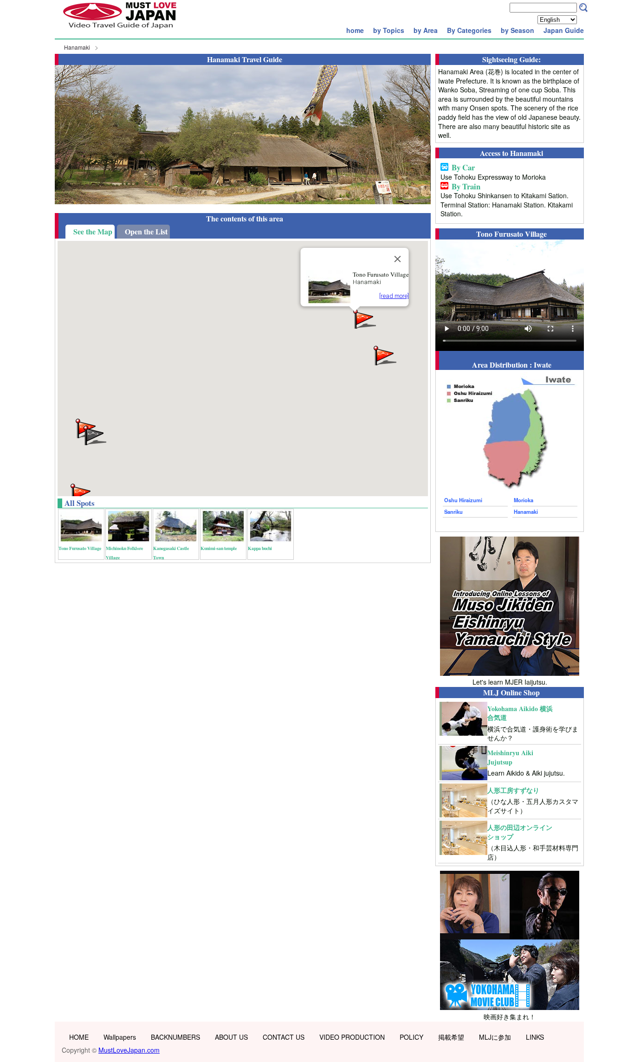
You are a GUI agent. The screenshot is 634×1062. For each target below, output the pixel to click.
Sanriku (453, 511)
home (355, 30)
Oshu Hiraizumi (463, 500)
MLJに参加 (495, 1037)
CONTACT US (283, 1037)
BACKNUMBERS (175, 1037)
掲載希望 (451, 1037)
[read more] (394, 295)
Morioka (523, 500)
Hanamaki (77, 47)
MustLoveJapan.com (129, 1050)
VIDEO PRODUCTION (352, 1037)
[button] (384, 355)
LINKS (535, 1037)
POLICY (411, 1037)
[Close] (398, 259)
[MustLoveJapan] (120, 29)
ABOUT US (231, 1037)
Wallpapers (120, 1037)
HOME (79, 1037)
